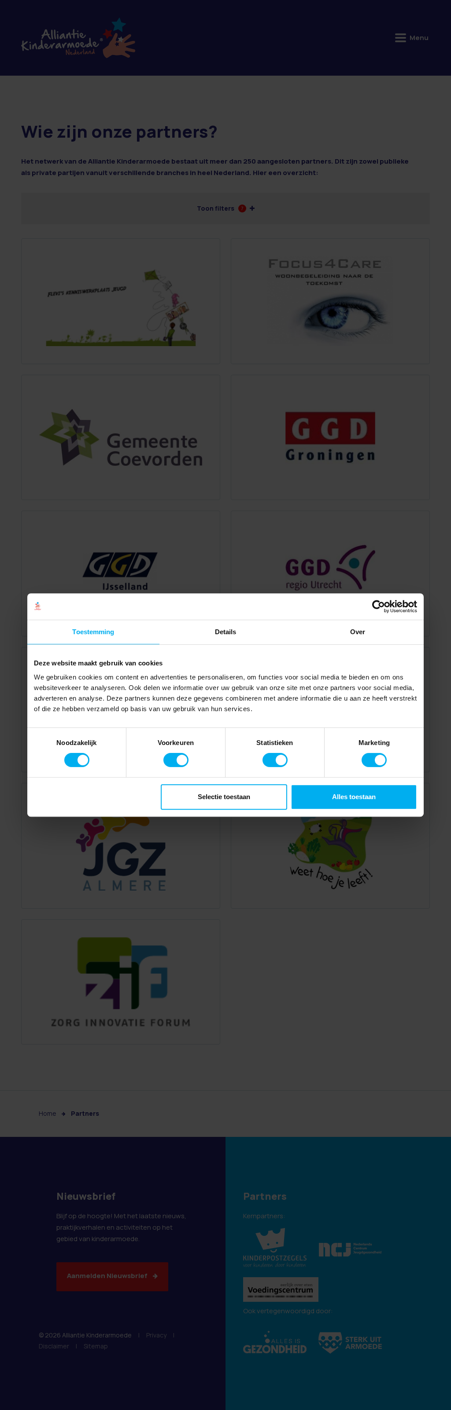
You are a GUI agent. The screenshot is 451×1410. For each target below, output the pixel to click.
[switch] (176, 760)
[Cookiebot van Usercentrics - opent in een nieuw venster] (378, 606)
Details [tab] (226, 632)
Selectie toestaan (224, 796)
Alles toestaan (354, 796)
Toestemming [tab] (93, 632)
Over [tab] (357, 632)
